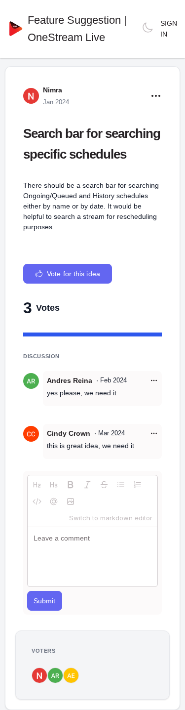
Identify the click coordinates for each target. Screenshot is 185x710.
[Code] (37, 501)
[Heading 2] (37, 484)
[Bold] (70, 484)
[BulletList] (120, 484)
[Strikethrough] (104, 484)
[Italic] (87, 484)
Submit (45, 601)
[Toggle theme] (147, 28)
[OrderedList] (137, 484)
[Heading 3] (53, 484)
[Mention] (53, 501)
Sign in (168, 28)
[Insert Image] (70, 501)
